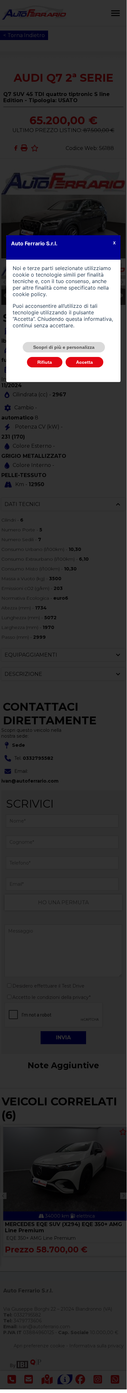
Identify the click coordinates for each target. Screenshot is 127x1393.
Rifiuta (44, 362)
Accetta (84, 362)
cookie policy (29, 294)
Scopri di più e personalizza (64, 347)
